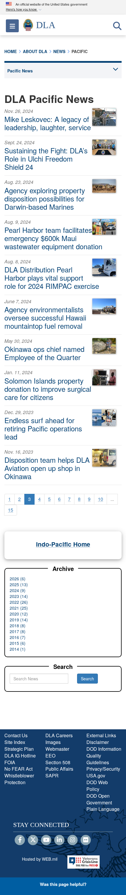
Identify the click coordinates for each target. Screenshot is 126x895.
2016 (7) (17, 637)
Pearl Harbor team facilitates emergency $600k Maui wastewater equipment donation (53, 238)
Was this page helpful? (63, 884)
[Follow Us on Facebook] (20, 840)
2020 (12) (19, 614)
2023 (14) (19, 596)
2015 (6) (17, 643)
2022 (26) (19, 602)
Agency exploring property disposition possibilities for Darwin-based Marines (44, 198)
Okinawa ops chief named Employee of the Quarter (44, 353)
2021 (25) (19, 608)
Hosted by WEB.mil (39, 859)
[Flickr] (86, 840)
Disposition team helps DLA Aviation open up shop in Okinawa (47, 468)
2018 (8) (17, 625)
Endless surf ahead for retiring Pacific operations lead (43, 428)
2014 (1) (17, 649)
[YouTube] (46, 840)
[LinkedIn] (59, 840)
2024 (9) (17, 590)
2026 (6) (17, 579)
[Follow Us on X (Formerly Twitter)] (33, 840)
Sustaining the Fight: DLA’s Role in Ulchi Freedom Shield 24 (46, 158)
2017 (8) (17, 631)
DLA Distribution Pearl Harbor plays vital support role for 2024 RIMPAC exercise (51, 277)
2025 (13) (19, 584)
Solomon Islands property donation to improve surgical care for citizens (47, 388)
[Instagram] (72, 840)
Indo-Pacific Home (63, 544)
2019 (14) (19, 620)
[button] (24, 9)
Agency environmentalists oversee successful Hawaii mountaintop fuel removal (45, 317)
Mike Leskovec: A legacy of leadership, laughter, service (47, 123)
